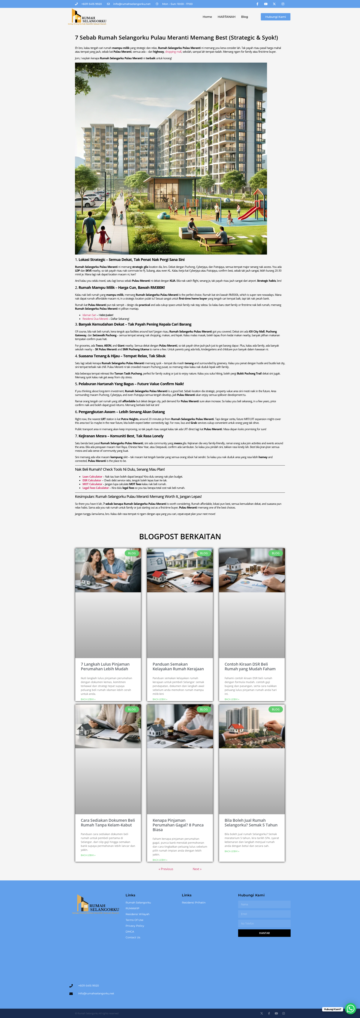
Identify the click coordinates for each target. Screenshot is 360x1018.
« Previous (166, 869)
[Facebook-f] (257, 4)
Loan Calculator (92, 476)
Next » (197, 869)
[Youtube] (266, 4)
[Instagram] (283, 4)
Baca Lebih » (88, 699)
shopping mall (173, 51)
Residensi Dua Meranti (95, 319)
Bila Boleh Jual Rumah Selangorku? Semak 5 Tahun (251, 823)
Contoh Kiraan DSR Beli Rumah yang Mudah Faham (250, 666)
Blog (244, 17)
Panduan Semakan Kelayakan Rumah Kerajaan (178, 666)
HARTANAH (227, 17)
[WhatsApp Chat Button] (350, 1008)
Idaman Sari (89, 315)
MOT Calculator (92, 484)
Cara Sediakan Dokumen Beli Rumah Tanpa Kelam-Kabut (108, 823)
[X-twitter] (274, 4)
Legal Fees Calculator (95, 488)
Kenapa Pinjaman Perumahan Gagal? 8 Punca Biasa (178, 825)
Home (207, 17)
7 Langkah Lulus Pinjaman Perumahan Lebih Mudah (105, 666)
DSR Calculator (91, 480)
